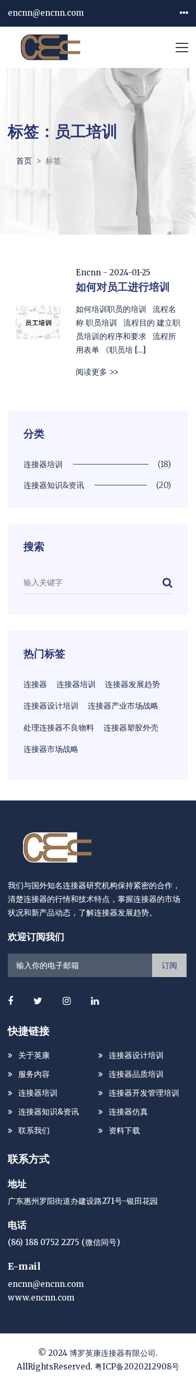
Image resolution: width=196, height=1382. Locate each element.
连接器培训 (76, 684)
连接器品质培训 (136, 1074)
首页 (24, 161)
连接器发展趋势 (132, 684)
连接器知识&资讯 (48, 1112)
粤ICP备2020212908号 (137, 1367)
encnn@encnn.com (46, 13)
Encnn (88, 272)
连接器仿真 (128, 1112)
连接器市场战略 (51, 749)
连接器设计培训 (51, 706)
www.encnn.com (41, 1298)
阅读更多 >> (97, 372)
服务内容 (34, 1074)
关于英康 (34, 1055)
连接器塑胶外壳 (130, 728)
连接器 (35, 684)
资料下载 (124, 1130)
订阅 (169, 965)
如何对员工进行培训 (123, 286)
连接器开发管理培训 (144, 1093)
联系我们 (34, 1130)
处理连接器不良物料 (59, 728)
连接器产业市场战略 (123, 706)
